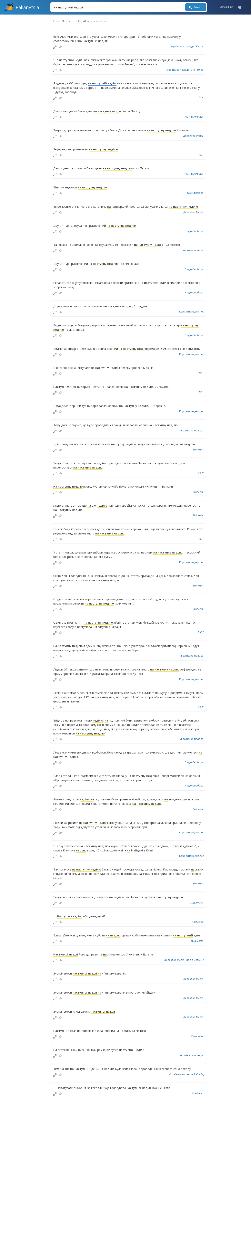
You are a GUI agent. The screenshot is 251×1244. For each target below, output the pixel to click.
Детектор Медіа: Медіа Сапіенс (184, 960)
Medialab (198, 1093)
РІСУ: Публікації (194, 116)
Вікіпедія (198, 449)
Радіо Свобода (194, 193)
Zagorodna (197, 902)
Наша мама (196, 941)
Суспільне (197, 1036)
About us (227, 7)
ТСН (201, 97)
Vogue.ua (198, 921)
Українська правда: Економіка (185, 69)
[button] (240, 7)
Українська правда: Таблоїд (186, 1074)
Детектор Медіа (193, 135)
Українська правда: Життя (187, 46)
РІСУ (201, 473)
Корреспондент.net (191, 311)
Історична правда (192, 250)
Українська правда (192, 430)
